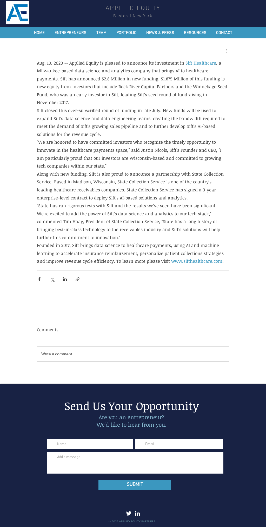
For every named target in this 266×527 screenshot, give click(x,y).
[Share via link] (77, 279)
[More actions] (226, 51)
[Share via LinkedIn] (64, 279)
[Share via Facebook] (39, 279)
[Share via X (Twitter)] (52, 279)
